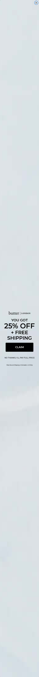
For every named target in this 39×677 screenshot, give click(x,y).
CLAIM (19, 347)
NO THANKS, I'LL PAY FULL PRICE (20, 358)
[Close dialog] (36, 3)
